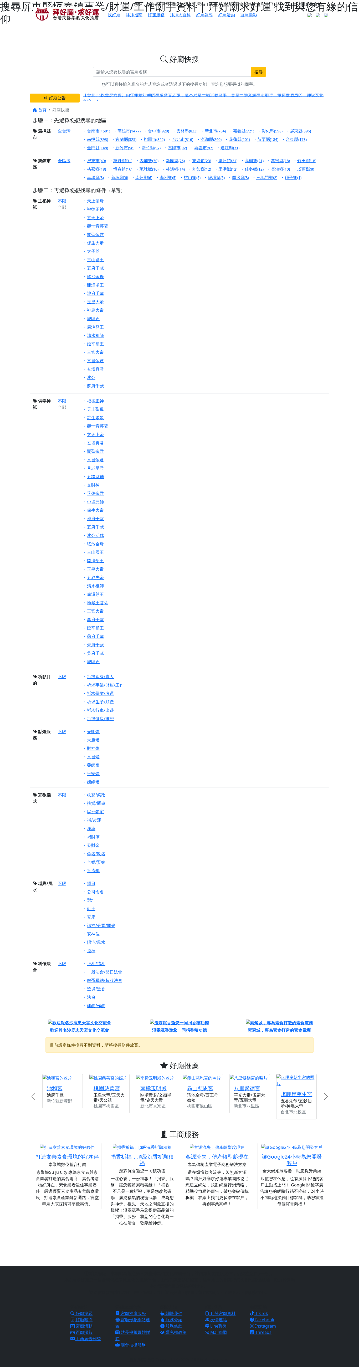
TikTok (261, 1313)
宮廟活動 (84, 1326)
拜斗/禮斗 (96, 963)
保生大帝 (95, 243)
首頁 (42, 110)
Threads (262, 1332)
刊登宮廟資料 (222, 1313)
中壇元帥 (95, 502)
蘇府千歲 (95, 386)
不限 (62, 201)
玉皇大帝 (95, 302)
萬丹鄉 (122, 160)
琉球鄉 (149, 169)
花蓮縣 (239, 139)
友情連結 (218, 1320)
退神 (91, 951)
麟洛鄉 (240, 177)
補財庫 (93, 837)
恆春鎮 (122, 169)
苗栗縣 (267, 139)
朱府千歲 (95, 645)
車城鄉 (95, 177)
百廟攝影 (248, 15)
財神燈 (93, 748)
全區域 (64, 160)
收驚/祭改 (96, 795)
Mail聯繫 (218, 1332)
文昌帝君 (95, 360)
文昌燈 (93, 757)
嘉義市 (203, 148)
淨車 (91, 828)
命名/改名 (96, 854)
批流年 (93, 870)
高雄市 (129, 131)
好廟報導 (204, 15)
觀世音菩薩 (97, 226)
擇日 (91, 883)
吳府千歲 (95, 653)
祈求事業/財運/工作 (105, 685)
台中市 (158, 131)
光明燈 (93, 731)
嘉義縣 (243, 131)
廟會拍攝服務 (133, 1345)
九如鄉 (201, 169)
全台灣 (64, 131)
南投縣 (97, 139)
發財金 (93, 845)
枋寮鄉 (96, 169)
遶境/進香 (96, 989)
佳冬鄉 (254, 169)
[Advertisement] (179, 1246)
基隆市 (177, 148)
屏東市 (96, 160)
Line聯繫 (218, 1326)
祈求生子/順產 (100, 702)
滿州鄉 (168, 177)
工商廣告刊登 (88, 1339)
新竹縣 (151, 148)
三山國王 (95, 260)
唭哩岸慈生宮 (296, 1094)
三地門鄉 (266, 177)
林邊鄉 (175, 169)
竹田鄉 (306, 160)
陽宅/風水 (96, 942)
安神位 (93, 934)
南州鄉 (143, 177)
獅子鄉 (293, 177)
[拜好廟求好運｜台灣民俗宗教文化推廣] (67, 14)
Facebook (264, 1320)
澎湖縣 (211, 139)
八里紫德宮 (247, 1088)
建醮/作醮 (96, 1005)
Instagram (265, 1326)
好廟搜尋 (84, 1313)
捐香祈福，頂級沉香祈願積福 (142, 1159)
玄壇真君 (95, 369)
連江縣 (229, 148)
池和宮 (55, 1088)
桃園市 (154, 139)
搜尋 (258, 72)
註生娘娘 (95, 418)
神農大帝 (95, 310)
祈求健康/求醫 (100, 718)
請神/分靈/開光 (101, 925)
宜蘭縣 (125, 139)
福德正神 (95, 209)
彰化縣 (272, 131)
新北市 (215, 131)
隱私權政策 (176, 1332)
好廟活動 (226, 15)
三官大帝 (95, 352)
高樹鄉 (254, 160)
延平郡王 (95, 344)
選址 (91, 900)
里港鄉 (227, 169)
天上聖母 (95, 201)
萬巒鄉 (280, 160)
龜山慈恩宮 (200, 1088)
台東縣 (296, 139)
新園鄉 (175, 160)
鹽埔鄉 (216, 177)
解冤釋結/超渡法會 (104, 980)
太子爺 (93, 251)
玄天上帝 (95, 218)
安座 (91, 917)
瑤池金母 (95, 276)
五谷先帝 (95, 577)
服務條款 (173, 1326)
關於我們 (173, 1313)
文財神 (93, 485)
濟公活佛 (95, 535)
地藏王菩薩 (97, 603)
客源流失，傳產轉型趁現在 (217, 1156)
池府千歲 (95, 293)
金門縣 (97, 148)
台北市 (182, 139)
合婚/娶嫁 (96, 862)
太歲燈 (93, 740)
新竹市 (124, 148)
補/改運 (94, 820)
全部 (62, 207)
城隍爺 (93, 318)
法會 (91, 997)
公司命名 (95, 892)
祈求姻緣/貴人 (100, 676)
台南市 (98, 131)
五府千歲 (95, 268)
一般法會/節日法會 (104, 972)
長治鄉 (280, 169)
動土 (91, 909)
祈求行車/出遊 (100, 710)
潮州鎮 (227, 160)
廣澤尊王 (95, 327)
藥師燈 (93, 765)
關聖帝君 (95, 234)
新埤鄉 (119, 177)
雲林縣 (186, 131)
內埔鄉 (149, 160)
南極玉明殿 (153, 1088)
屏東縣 (300, 131)
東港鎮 (201, 160)
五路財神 (95, 476)
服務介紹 (173, 1320)
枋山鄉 (192, 177)
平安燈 (93, 773)
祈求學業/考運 (100, 693)
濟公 (91, 377)
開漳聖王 (95, 285)
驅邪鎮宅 (95, 812)
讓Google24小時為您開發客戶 (292, 1159)
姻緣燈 (93, 782)
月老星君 (95, 468)
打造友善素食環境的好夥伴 (67, 1156)
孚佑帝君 (95, 493)
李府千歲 (95, 619)
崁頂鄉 (305, 169)
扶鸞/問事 (96, 803)
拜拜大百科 (180, 15)
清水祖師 (95, 335)
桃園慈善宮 (107, 1088)
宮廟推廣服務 (133, 1313)
